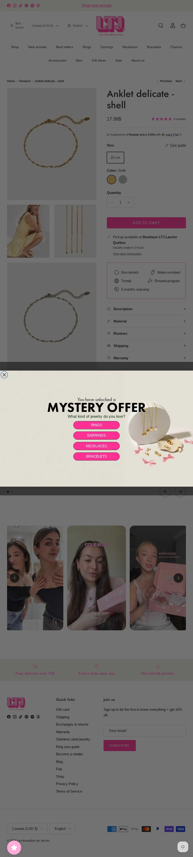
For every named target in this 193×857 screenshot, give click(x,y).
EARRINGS (96, 435)
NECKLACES (96, 446)
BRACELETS (96, 456)
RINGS (96, 425)
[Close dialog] (4, 374)
